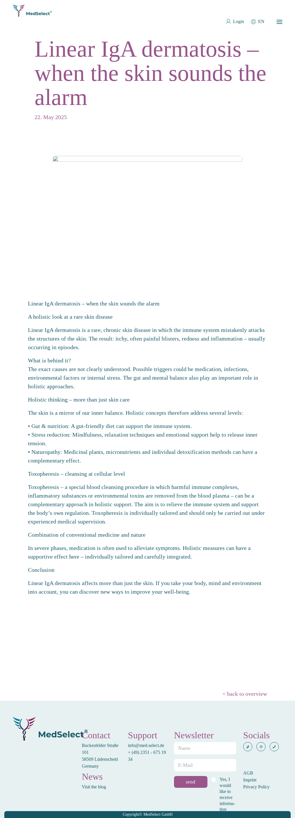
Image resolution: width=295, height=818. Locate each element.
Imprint (249, 779)
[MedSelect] (32, 10)
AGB (248, 773)
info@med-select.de (146, 745)
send (190, 782)
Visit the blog (94, 786)
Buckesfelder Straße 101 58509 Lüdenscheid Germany (100, 756)
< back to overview (244, 694)
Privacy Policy (256, 786)
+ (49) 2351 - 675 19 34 (147, 756)
